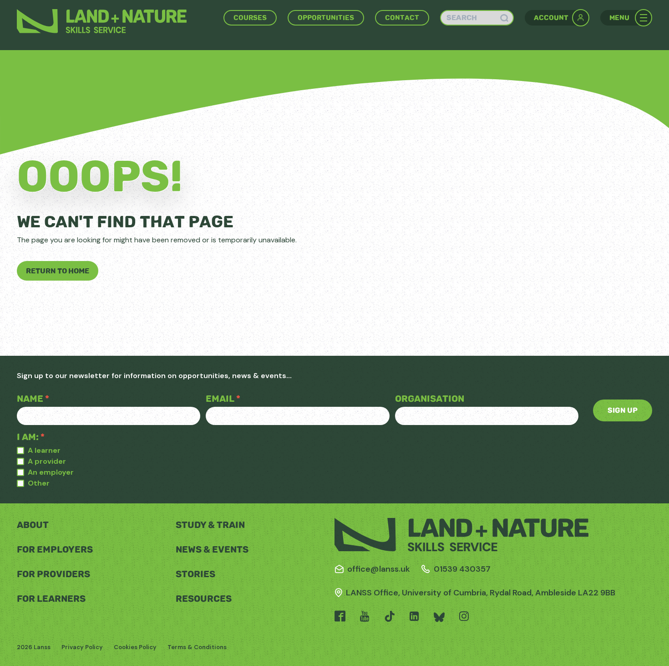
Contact (402, 18)
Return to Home (57, 270)
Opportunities (326, 18)
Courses (250, 18)
